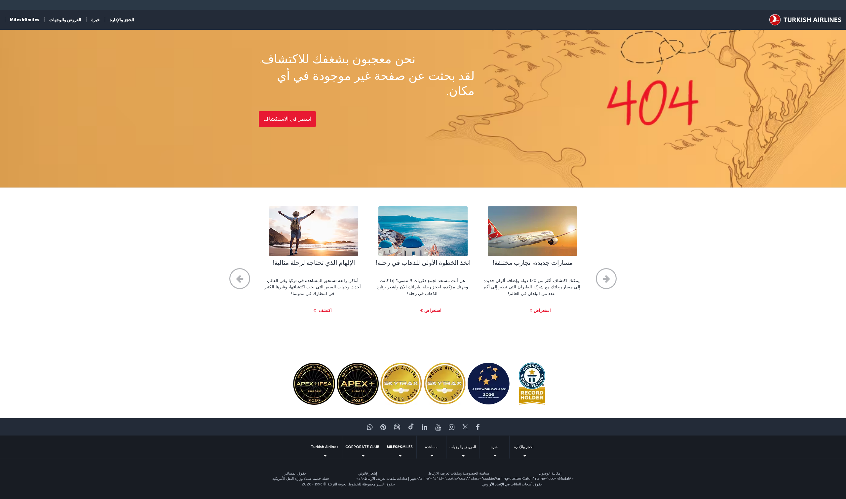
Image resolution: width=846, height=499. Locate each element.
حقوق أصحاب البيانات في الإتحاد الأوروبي (512, 484)
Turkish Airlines (324, 447)
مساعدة (431, 447)
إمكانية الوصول (550, 473)
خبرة (494, 447)
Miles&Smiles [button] (24, 19)
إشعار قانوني (367, 473)
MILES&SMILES (400, 447)
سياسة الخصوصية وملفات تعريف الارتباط (458, 473)
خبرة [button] (95, 19)
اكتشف (325, 310)
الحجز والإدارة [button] (122, 19)
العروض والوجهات (462, 447)
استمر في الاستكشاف (287, 119)
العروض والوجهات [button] (65, 19)
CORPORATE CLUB (362, 447)
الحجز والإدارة (524, 447)
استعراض (542, 310)
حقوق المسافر (296, 473)
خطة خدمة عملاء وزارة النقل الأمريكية (300, 479)
